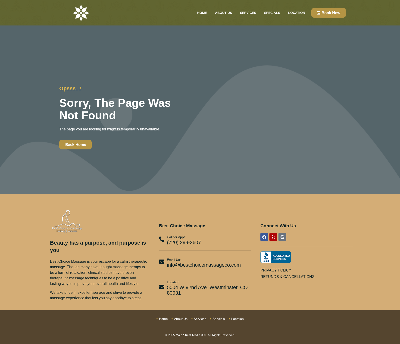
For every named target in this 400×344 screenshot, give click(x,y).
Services (248, 13)
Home (202, 13)
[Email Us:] (161, 261)
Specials (272, 13)
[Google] (282, 237)
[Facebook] (264, 237)
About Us (223, 13)
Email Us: (174, 260)
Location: (173, 282)
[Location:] (161, 287)
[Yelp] (273, 237)
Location (296, 13)
